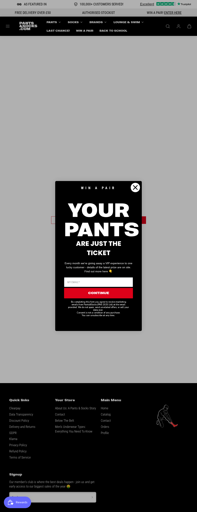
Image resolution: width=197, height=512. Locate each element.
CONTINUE (98, 293)
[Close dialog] (135, 187)
